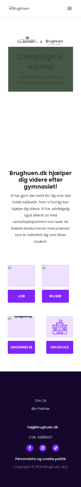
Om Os (40, 400)
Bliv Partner (41, 408)
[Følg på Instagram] (42, 448)
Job (21, 296)
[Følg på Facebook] (29, 448)
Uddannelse (21, 347)
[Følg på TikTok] (55, 448)
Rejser (55, 296)
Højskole (60, 347)
